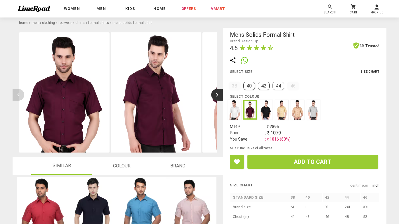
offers (188, 8)
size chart (369, 72)
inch (375, 185)
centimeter (359, 185)
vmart (218, 8)
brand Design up (244, 41)
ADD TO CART (313, 161)
